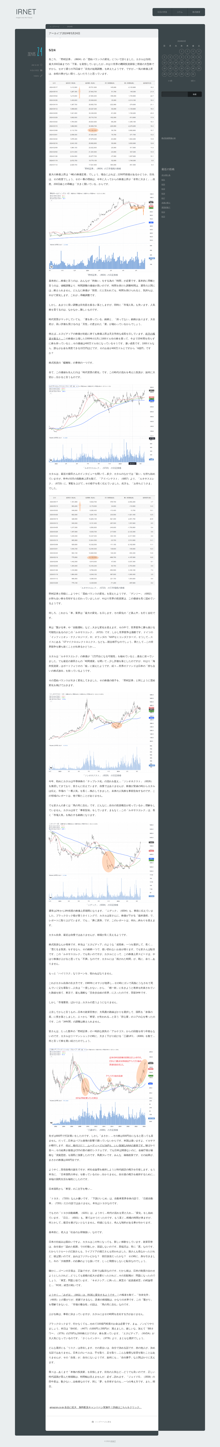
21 (176, 68)
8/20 (163, 184)
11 (199, 57)
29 (182, 74)
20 (170, 68)
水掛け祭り (166, 203)
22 (182, 68)
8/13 (163, 216)
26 (164, 74)
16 (187, 63)
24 (193, 68)
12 (164, 63)
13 (170, 63)
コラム (180, 12)
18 (199, 63)
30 (187, 74)
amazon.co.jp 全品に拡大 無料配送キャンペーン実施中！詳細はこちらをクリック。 (96, 1407)
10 (193, 57)
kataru (36, 76)
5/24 (52, 50)
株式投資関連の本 (169, 138)
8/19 (163, 189)
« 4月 (170, 81)
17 (193, 63)
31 (193, 74)
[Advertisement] (87, 1398)
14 (176, 63)
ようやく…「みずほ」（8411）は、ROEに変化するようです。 (83, 1294)
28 (176, 74)
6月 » (193, 81)
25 (199, 68)
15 (182, 63)
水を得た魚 (166, 175)
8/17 (163, 198)
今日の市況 (162, 12)
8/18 (163, 194)
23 (187, 68)
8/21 (163, 180)
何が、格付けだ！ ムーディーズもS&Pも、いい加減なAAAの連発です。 (105, 1145)
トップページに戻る (103, 1422)
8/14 (163, 212)
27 (170, 74)
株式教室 (196, 12)
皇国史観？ (166, 207)
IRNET (26, 11)
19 (164, 68)
